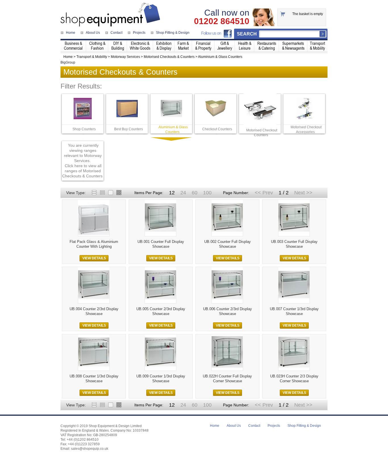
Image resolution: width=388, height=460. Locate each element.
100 (207, 193)
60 (194, 193)
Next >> (303, 193)
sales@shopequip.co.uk (89, 449)
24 (183, 193)
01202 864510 (221, 21)
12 (172, 193)
